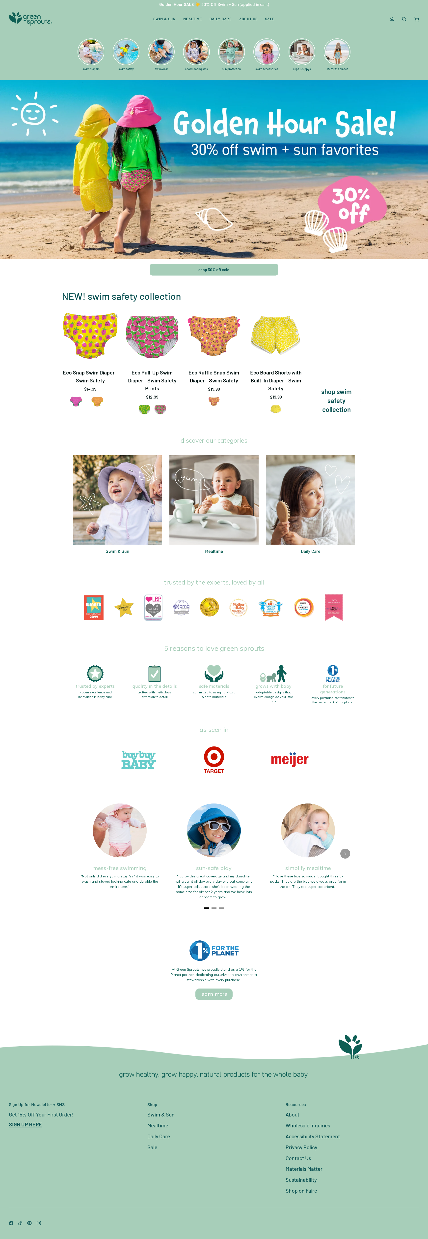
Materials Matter (304, 1169)
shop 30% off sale (213, 269)
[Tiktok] (20, 1223)
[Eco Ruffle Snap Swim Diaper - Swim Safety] (214, 336)
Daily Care (158, 1136)
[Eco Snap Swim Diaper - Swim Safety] (90, 336)
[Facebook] (11, 1223)
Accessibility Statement (313, 1136)
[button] (165, 19)
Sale (152, 1147)
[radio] (76, 401)
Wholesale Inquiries (308, 1125)
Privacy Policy (301, 1147)
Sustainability (301, 1180)
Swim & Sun (161, 1114)
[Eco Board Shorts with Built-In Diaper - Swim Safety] (275, 336)
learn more (214, 994)
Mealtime (157, 1125)
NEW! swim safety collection (121, 296)
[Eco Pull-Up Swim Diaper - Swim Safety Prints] (152, 336)
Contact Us (298, 1158)
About (292, 1114)
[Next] (345, 854)
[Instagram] (39, 1223)
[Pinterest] (29, 1223)
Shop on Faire (301, 1190)
